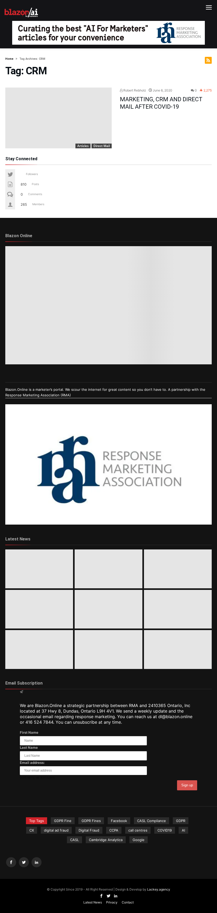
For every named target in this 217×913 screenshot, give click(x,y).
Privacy (111, 902)
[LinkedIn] (36, 862)
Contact (128, 902)
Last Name (29, 747)
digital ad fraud (56, 830)
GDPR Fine (62, 821)
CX (31, 830)
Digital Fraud (89, 830)
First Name (29, 732)
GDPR (180, 821)
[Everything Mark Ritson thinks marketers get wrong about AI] (39, 568)
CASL (74, 840)
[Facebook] (11, 862)
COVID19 (164, 830)
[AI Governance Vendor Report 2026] (108, 609)
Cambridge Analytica (106, 840)
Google (138, 840)
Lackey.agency (158, 889)
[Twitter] (24, 862)
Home (9, 59)
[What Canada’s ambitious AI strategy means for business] (39, 609)
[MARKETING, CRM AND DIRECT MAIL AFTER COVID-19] (58, 118)
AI (183, 830)
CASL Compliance (151, 821)
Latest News (92, 902)
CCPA (113, 830)
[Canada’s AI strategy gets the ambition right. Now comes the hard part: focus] (108, 568)
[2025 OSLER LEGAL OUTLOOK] (178, 609)
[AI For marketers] (21, 7)
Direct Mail (101, 146)
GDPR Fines (91, 821)
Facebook (119, 821)
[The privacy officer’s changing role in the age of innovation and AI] (178, 649)
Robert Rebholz (134, 90)
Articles (83, 146)
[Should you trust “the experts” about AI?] (108, 649)
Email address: (32, 762)
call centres (137, 830)
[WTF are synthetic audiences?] (39, 649)
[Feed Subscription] (208, 60)
